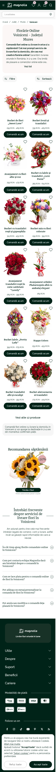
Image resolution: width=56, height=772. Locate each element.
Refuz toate (15, 764)
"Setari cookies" (21, 753)
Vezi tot (28, 66)
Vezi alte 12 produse (27, 417)
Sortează (46, 79)
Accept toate (40, 764)
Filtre (12, 79)
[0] (33, 5)
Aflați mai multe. (12, 744)
